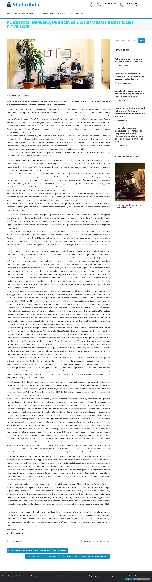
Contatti (78, 14)
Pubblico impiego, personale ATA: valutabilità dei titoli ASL (129, 60)
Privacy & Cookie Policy (141, 579)
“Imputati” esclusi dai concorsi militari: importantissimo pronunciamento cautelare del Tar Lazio (67, 556)
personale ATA (19, 541)
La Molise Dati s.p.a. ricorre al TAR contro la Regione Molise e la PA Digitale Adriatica (129, 94)
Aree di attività (46, 14)
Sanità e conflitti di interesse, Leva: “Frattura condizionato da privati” (38, 550)
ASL (10, 541)
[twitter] (97, 541)
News (27, 96)
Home (9, 14)
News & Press (64, 14)
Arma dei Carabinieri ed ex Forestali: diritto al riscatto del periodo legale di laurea (129, 76)
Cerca (141, 41)
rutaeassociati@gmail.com (134, 6)
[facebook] (93, 541)
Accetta (128, 579)
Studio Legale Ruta (24, 14)
